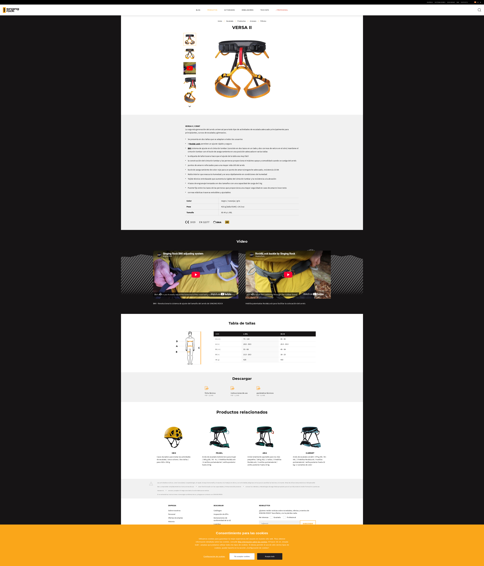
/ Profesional (282, 10)
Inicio (220, 21)
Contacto (464, 2)
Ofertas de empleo (175, 518)
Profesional (291, 517)
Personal (171, 514)
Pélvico (263, 21)
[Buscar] (479, 10)
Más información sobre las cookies (252, 542)
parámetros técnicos (265, 393)
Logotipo (217, 524)
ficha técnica (210, 393)
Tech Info (264, 10)
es (478, 2)
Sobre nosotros (174, 510)
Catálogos (218, 510)
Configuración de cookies (214, 556)
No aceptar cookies (242, 556)
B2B (458, 2)
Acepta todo (270, 556)
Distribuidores (440, 2)
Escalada (229, 21)
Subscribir (308, 523)
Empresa (430, 2)
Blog (198, 10)
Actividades (229, 10)
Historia (171, 521)
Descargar (451, 2)
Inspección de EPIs (221, 514)
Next (190, 106)
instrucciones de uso (239, 393)
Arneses (253, 21)
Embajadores (247, 10)
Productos (212, 10)
